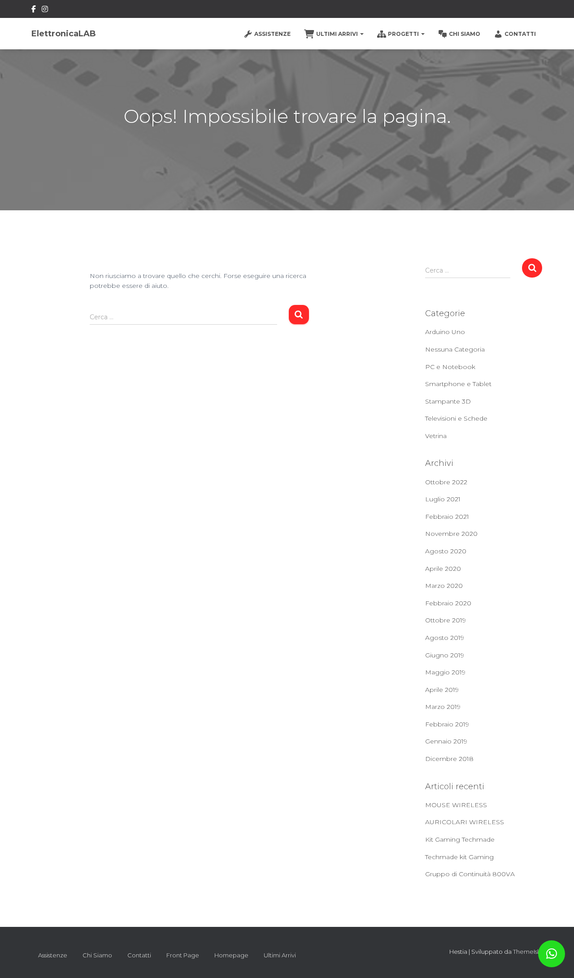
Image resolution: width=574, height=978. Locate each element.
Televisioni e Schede (456, 418)
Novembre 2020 (451, 534)
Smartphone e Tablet (458, 384)
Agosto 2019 (444, 638)
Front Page (182, 955)
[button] (551, 953)
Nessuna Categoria (455, 349)
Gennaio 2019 (446, 741)
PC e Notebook (450, 367)
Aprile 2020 (443, 569)
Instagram (45, 10)
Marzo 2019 (443, 707)
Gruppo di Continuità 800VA (470, 874)
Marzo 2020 (444, 586)
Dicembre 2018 (449, 759)
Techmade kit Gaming (459, 857)
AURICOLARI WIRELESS (464, 822)
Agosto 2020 (445, 551)
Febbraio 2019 (447, 724)
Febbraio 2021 (447, 517)
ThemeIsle (528, 951)
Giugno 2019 (444, 655)
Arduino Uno (445, 332)
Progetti (404, 33)
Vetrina (436, 436)
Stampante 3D (448, 401)
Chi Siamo (464, 33)
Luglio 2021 (443, 499)
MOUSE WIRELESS (456, 805)
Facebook (33, 10)
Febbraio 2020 (448, 603)
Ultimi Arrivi (337, 33)
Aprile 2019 (442, 690)
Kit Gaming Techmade (460, 839)
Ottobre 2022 (446, 482)
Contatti (520, 33)
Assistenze (272, 33)
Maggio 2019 (445, 672)
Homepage (231, 955)
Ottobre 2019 (445, 620)
